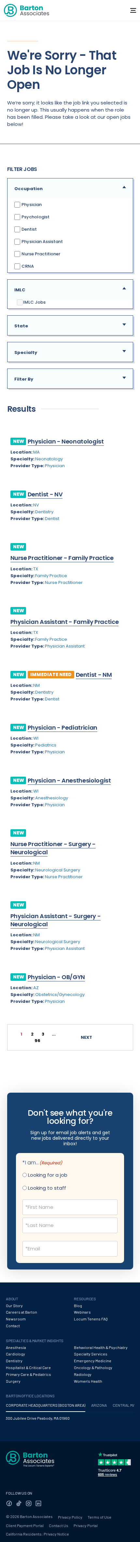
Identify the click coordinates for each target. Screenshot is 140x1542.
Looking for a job (47, 1175)
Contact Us (58, 1525)
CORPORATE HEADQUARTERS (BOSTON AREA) (45, 1405)
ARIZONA (99, 1405)
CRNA (27, 266)
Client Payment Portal (25, 1525)
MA (36, 452)
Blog (78, 1305)
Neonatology (49, 459)
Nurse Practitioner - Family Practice (62, 558)
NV (36, 505)
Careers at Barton (21, 1312)
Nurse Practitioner (40, 253)
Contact (13, 1325)
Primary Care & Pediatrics (28, 1374)
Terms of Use (99, 1517)
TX (35, 569)
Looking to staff (47, 1187)
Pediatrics (45, 745)
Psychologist (35, 216)
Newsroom (16, 1319)
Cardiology (15, 1354)
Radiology (82, 1374)
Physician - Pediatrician (62, 727)
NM (36, 685)
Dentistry (44, 512)
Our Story (14, 1305)
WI (35, 738)
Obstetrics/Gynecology (60, 994)
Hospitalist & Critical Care (28, 1367)
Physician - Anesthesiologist (69, 780)
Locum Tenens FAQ (91, 1319)
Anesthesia (16, 1347)
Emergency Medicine (92, 1360)
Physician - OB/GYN (56, 977)
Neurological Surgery (57, 870)
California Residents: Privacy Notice (37, 1534)
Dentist (29, 229)
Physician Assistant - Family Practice (64, 622)
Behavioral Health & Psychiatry (101, 1347)
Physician (31, 204)
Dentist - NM (94, 675)
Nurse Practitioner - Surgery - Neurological (53, 848)
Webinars (82, 1312)
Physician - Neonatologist (66, 441)
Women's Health (88, 1381)
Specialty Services (90, 1354)
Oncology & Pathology (93, 1367)
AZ (36, 988)
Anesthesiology (51, 798)
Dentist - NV (45, 494)
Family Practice (51, 576)
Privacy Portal (86, 1525)
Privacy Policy (70, 1517)
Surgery (13, 1381)
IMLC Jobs (34, 302)
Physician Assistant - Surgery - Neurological (55, 920)
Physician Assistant (42, 241)
